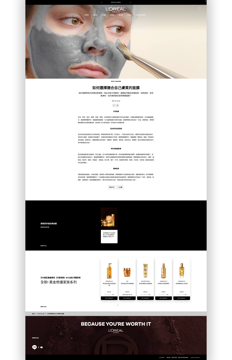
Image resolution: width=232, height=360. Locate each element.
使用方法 (111, 187)
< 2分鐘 (120, 187)
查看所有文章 (43, 245)
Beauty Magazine (116, 81)
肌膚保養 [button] (87, 15)
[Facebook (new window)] (38, 347)
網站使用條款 (174, 357)
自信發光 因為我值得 (141, 15)
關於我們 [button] (121, 15)
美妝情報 (112, 15)
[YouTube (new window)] (41, 347)
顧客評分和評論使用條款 (183, 357)
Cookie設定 (161, 357)
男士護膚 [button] (104, 15)
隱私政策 (168, 357)
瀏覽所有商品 (43, 306)
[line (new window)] (34, 347)
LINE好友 (129, 15)
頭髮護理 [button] (95, 15)
